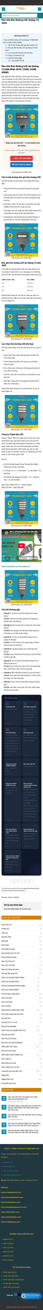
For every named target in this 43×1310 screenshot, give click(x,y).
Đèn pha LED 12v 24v (9, 1022)
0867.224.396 (8, 1248)
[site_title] (21, 1307)
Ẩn (27, 36)
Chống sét (5, 929)
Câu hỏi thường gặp (13, 58)
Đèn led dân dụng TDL (10, 973)
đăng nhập (15, 909)
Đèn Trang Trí (6, 1059)
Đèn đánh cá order (8, 949)
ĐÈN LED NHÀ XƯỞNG (10, 990)
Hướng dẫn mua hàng (11, 1283)
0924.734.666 (8, 1260)
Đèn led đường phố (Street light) (13, 986)
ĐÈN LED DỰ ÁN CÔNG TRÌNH (13, 978)
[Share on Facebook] (16, 881)
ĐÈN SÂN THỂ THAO (9, 1047)
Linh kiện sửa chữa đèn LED (12, 1071)
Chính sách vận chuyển (11, 1287)
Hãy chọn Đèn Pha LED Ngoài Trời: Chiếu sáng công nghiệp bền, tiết (23, 1098)
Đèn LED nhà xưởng (10, 1171)
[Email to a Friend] (23, 881)
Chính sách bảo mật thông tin (13, 1280)
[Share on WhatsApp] (12, 881)
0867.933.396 (8, 1252)
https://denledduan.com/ (11, 1217)
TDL (35, 1307)
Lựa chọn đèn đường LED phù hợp (19, 53)
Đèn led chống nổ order (10, 969)
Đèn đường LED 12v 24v (11, 953)
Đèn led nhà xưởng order (10, 994)
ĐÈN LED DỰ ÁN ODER (10, 982)
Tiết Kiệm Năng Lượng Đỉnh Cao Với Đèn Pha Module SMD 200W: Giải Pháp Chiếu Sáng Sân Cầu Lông (24, 1108)
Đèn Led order (7, 998)
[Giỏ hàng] (39, 9)
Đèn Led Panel (7, 1002)
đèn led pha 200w (10, 890)
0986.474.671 (8, 1239)
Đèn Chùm (5, 945)
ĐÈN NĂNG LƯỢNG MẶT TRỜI (13, 1010)
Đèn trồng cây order (9, 1063)
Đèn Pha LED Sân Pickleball (12, 1043)
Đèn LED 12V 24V (8, 965)
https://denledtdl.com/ (10, 1212)
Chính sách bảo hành (10, 1276)
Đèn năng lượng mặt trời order (12, 1014)
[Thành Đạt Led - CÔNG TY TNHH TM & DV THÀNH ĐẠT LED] (21, 9)
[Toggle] (40, 977)
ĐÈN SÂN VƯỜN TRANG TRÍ (12, 1055)
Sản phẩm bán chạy (9, 1083)
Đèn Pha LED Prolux (9, 1039)
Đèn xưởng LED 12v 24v (10, 1067)
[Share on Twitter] (19, 881)
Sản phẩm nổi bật (16, 61)
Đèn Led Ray (6, 1006)
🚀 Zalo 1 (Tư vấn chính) (21, 158)
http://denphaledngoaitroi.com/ (14, 1207)
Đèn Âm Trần (6, 937)
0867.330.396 (8, 1244)
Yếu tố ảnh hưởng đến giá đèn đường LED (21, 45)
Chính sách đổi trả (9, 1272)
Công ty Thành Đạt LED (14, 55)
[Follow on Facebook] (15, 1294)
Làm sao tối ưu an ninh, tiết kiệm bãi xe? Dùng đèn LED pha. (24, 1116)
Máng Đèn (5, 1075)
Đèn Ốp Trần (6, 1018)
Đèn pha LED (8, 1162)
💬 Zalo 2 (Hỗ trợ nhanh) (21, 165)
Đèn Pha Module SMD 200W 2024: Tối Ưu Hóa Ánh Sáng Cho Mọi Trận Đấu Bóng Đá (23, 1131)
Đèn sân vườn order (9, 1051)
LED (24, 389)
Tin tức (18, 888)
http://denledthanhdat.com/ (12, 1197)
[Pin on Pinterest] (27, 881)
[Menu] (3, 9)
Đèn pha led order (8, 1035)
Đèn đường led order (9, 957)
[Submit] (39, 15)
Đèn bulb (5, 941)
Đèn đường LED (9, 1167)
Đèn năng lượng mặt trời (12, 1175)
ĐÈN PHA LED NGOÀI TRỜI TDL (14, 1030)
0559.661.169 (8, 1256)
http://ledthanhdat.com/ (10, 1202)
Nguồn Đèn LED (7, 1079)
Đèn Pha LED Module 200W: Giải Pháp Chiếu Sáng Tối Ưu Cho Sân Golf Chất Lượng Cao (24, 1125)
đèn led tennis (20, 890)
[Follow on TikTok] (19, 1294)
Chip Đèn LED (7, 925)
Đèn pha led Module (9, 1026)
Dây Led (5, 933)
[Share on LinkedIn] (31, 881)
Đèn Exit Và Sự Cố (8, 961)
